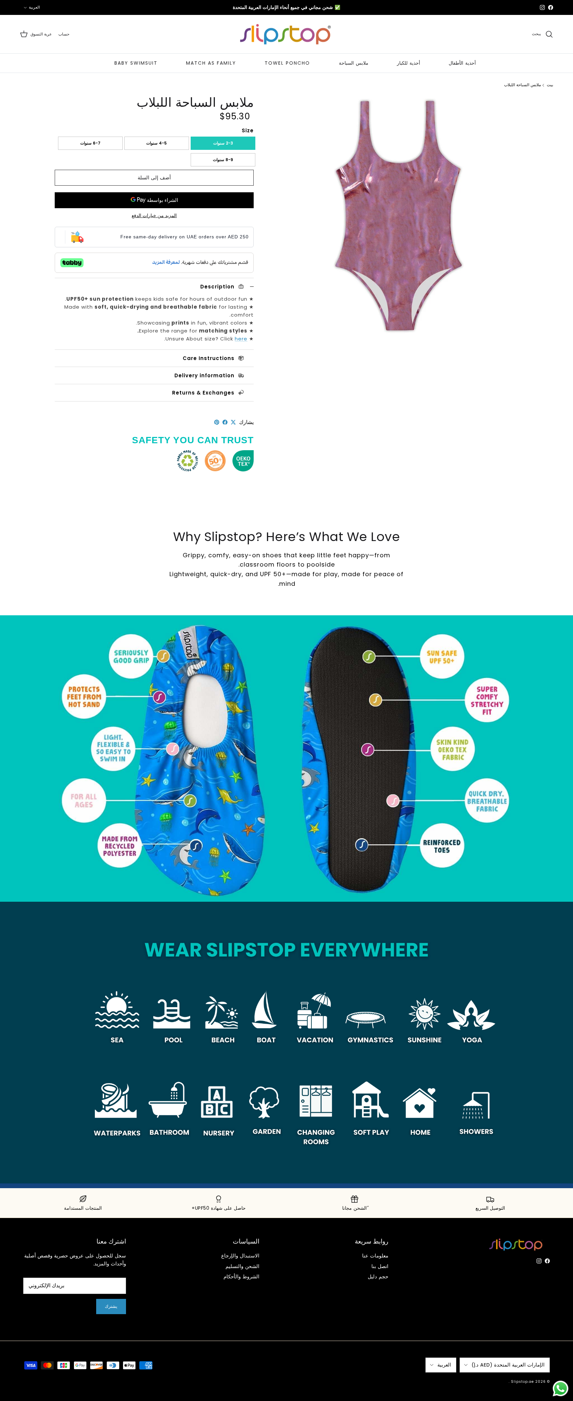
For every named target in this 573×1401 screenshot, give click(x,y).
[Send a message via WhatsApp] (560, 1388)
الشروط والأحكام (241, 1276)
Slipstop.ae (522, 1381)
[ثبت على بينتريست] (216, 422)
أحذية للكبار (408, 63)
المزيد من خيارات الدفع (154, 215)
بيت (550, 85)
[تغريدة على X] (233, 422)
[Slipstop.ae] (286, 34)
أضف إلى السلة (154, 177)
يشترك (111, 1306)
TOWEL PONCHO (287, 63)
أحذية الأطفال (462, 63)
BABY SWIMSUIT (136, 63)
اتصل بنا (379, 1266)
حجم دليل (378, 1276)
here (241, 338)
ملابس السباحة (353, 63)
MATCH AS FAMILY (211, 63)
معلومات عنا (375, 1255)
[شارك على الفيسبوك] (225, 422)
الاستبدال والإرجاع (240, 1255)
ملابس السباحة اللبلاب (522, 85)
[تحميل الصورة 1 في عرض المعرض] (398, 216)
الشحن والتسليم (242, 1266)
